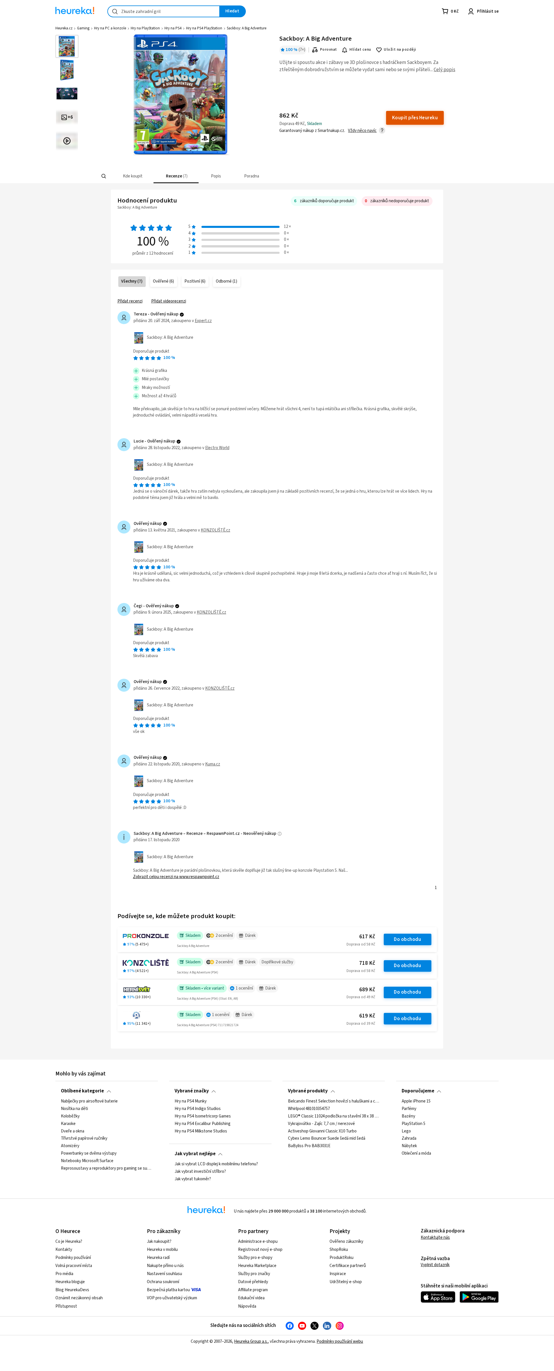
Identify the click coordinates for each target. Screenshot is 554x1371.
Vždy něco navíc (362, 131)
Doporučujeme (418, 1091)
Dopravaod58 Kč (361, 944)
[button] (132, 176)
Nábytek (409, 1146)
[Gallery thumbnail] (67, 46)
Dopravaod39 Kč (361, 1023)
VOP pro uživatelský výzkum (172, 1298)
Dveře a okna (72, 1131)
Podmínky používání (73, 1258)
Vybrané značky (192, 1091)
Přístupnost (66, 1306)
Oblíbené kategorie (82, 1091)
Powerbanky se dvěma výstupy (89, 1153)
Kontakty (63, 1250)
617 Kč (367, 937)
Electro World (217, 448)
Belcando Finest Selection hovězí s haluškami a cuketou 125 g (333, 1101)
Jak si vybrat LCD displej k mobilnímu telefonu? (216, 1164)
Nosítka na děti (74, 1109)
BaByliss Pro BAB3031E (309, 1146)
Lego (406, 1131)
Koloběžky (70, 1116)
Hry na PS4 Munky (191, 1101)
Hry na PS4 (172, 28)
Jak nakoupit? (159, 1241)
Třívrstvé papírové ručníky (84, 1138)
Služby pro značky (254, 1274)
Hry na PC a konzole (110, 28)
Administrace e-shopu (258, 1241)
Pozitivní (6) (194, 281)
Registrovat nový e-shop (260, 1250)
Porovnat (328, 49)
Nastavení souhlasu (164, 1274)
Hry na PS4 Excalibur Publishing (203, 1123)
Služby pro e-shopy (255, 1258)
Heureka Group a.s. (251, 1341)
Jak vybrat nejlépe (195, 1153)
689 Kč (367, 990)
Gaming (83, 28)
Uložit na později (400, 49)
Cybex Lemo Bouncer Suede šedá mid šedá (326, 1138)
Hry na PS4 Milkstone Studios (201, 1131)
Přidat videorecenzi (168, 301)
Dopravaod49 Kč (361, 997)
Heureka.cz (63, 28)
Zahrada (409, 1138)
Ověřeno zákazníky (346, 1241)
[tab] (132, 176)
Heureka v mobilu (162, 1250)
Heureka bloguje (70, 1282)
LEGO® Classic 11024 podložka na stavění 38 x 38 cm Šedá (333, 1116)
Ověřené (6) (163, 281)
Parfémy (409, 1109)
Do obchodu (407, 939)
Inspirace (338, 1274)
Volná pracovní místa (73, 1266)
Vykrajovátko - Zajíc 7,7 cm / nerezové (321, 1123)
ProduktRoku (341, 1258)
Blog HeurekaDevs (72, 1290)
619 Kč (367, 1016)
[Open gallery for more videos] (67, 141)
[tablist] (238, 176)
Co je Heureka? (68, 1241)
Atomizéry (70, 1146)
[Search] (104, 176)
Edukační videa (251, 1298)
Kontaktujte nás (435, 1237)
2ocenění (224, 936)
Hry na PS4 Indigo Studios (198, 1109)
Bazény (408, 1116)
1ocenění (244, 988)
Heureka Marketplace (257, 1266)
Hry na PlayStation (145, 28)
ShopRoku (339, 1250)
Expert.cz (203, 321)
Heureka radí (158, 1258)
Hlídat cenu (360, 49)
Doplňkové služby (277, 962)
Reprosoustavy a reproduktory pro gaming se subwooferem (106, 1168)
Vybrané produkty (308, 1091)
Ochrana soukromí (163, 1282)
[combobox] (163, 11)
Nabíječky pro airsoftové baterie (89, 1101)
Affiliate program (253, 1290)
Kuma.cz (212, 764)
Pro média (64, 1274)
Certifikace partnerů (348, 1266)
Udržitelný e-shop (346, 1282)
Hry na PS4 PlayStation (204, 28)
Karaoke (68, 1123)
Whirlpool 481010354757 (309, 1109)
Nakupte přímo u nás (165, 1266)
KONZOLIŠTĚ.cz (215, 530)
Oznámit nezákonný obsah (79, 1298)
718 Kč (367, 963)
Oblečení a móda (416, 1153)
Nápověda (247, 1306)
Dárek (250, 936)
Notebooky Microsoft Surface (87, 1161)
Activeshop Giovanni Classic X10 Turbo (322, 1131)
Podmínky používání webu (340, 1341)
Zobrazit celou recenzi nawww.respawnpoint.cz (176, 877)
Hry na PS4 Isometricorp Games (203, 1116)
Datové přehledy (253, 1282)
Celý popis (444, 69)
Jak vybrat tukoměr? (193, 1179)
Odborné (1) (226, 281)
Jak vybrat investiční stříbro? (200, 1172)
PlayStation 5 (413, 1123)
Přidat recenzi (130, 301)
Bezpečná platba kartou (168, 1290)
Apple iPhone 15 (416, 1101)
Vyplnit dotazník (435, 1265)
